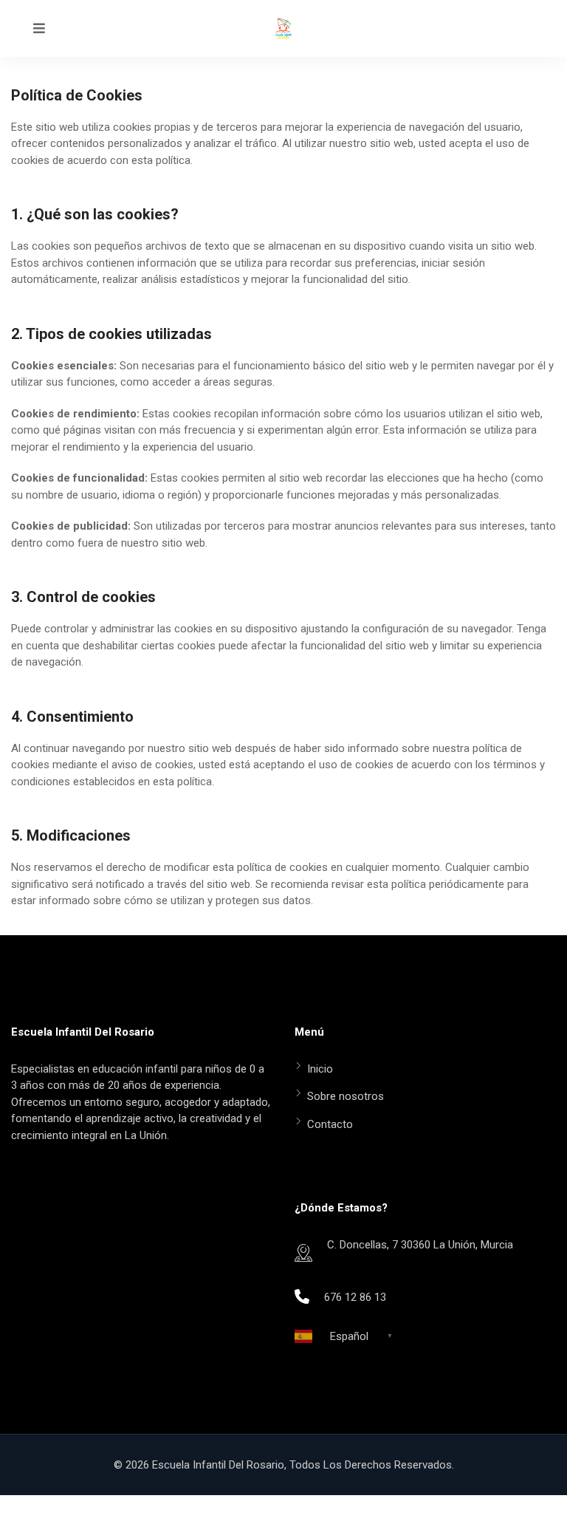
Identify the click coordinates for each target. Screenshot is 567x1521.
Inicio (320, 1069)
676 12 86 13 (355, 1297)
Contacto (330, 1124)
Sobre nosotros (345, 1096)
